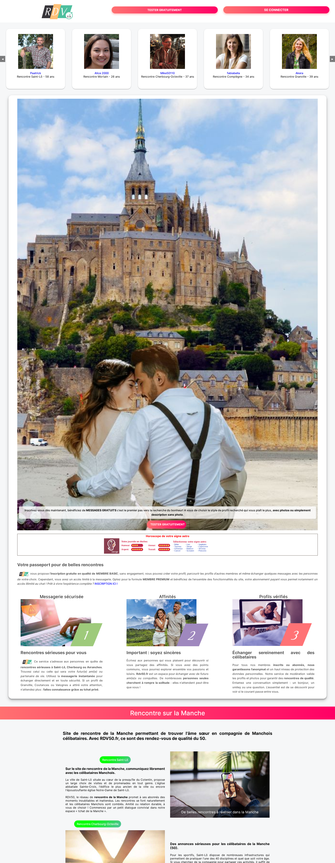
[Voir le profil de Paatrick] (35, 49)
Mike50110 (167, 73)
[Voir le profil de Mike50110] (167, 49)
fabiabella (233, 73)
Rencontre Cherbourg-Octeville (97, 824)
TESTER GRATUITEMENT (164, 10)
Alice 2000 (102, 73)
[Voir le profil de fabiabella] (233, 49)
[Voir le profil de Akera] (299, 49)
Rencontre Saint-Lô (115, 760)
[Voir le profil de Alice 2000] (101, 49)
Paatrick (35, 73)
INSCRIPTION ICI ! (106, 583)
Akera (299, 73)
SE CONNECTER (276, 10)
